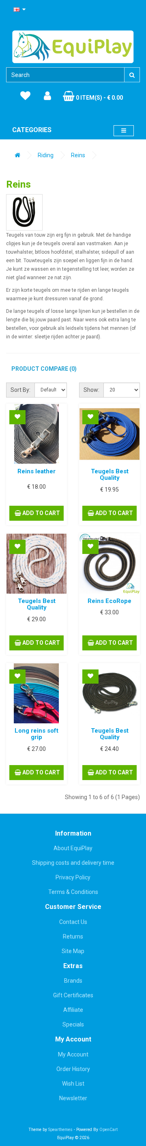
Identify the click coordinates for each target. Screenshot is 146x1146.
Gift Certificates (73, 995)
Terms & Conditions (73, 892)
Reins (78, 155)
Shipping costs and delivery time (73, 863)
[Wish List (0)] (25, 96)
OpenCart (108, 1129)
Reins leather (36, 471)
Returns (73, 936)
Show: (91, 390)
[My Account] (47, 96)
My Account (73, 1054)
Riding (46, 155)
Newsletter (73, 1098)
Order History (73, 1069)
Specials (73, 1024)
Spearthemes (60, 1129)
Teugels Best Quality (110, 475)
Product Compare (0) (44, 369)
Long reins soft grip (36, 734)
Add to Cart (40, 513)
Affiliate (73, 1010)
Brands (73, 980)
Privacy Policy (73, 877)
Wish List (73, 1083)
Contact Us (73, 922)
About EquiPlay (73, 848)
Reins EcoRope (109, 601)
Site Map (73, 951)
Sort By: (20, 390)
